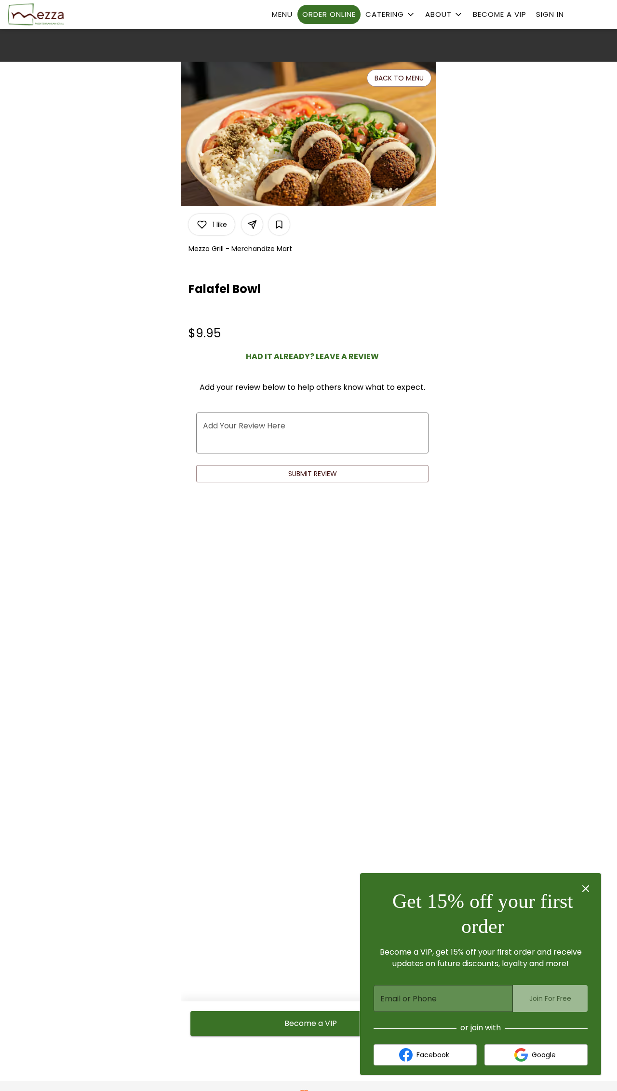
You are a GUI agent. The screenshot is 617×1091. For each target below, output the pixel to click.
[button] (390, 14)
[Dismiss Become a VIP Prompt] (585, 888)
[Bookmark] (279, 224)
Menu (282, 14)
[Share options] (252, 224)
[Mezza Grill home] (51, 14)
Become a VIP (499, 14)
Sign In (550, 14)
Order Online (329, 14)
